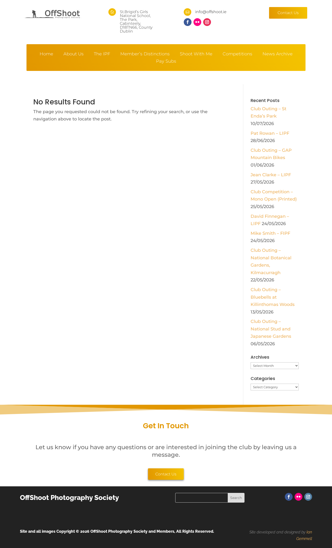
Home (46, 54)
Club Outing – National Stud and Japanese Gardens (271, 329)
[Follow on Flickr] (197, 22)
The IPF (102, 54)
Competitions (237, 54)
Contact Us (288, 12)
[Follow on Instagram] (207, 22)
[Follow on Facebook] (188, 22)
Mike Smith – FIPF (270, 233)
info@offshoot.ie (211, 11)
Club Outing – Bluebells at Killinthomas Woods (273, 297)
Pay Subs (166, 61)
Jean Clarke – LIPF (271, 174)
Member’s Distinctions (145, 54)
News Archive (277, 54)
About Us (73, 54)
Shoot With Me (196, 54)
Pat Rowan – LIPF (270, 133)
